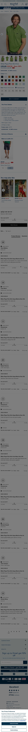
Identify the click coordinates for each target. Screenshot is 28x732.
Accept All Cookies (14, 723)
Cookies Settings (14, 730)
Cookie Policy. (23, 720)
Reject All (14, 726)
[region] (14, 720)
